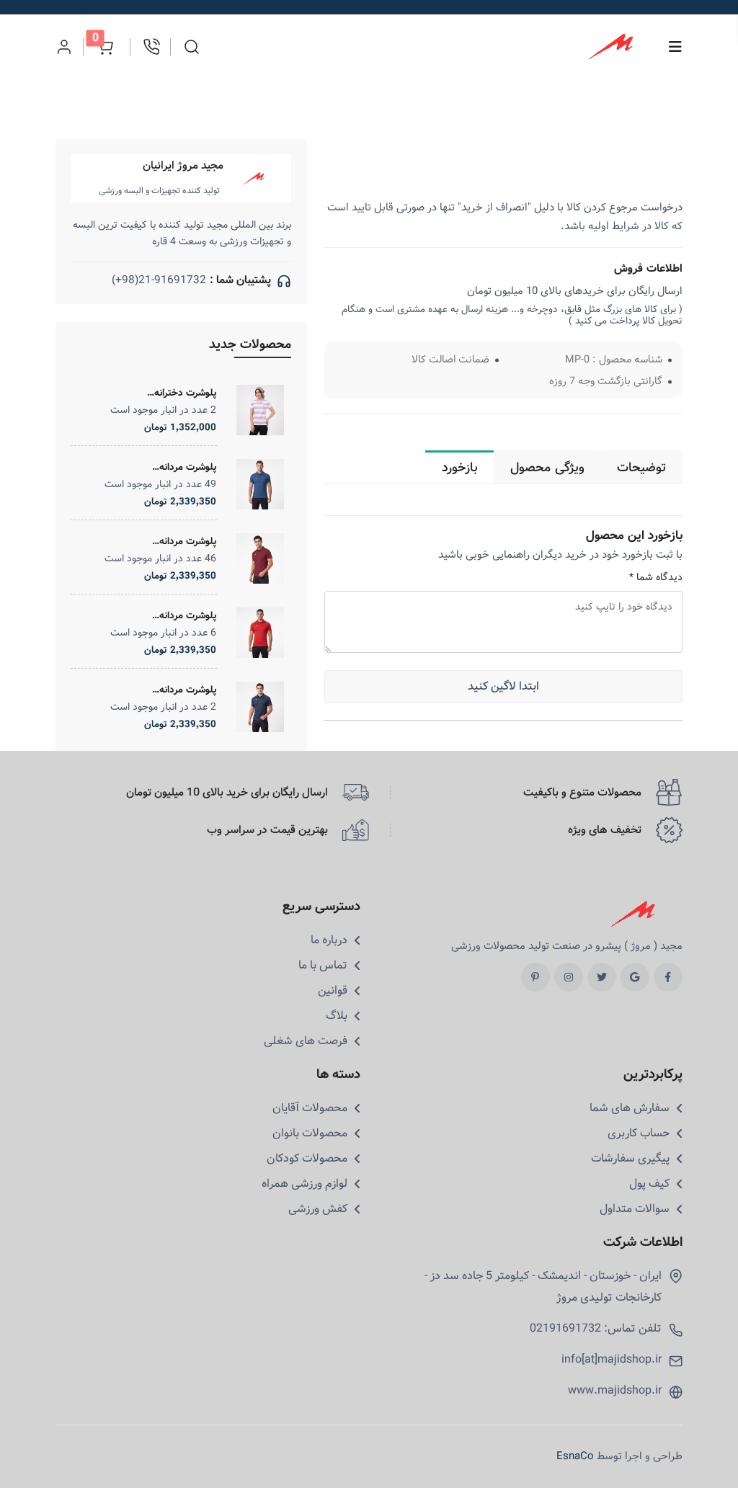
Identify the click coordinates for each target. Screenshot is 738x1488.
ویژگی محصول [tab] (547, 468)
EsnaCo (575, 1456)
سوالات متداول (635, 1209)
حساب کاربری (639, 1133)
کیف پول (649, 1184)
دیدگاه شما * (656, 577)
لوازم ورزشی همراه (304, 1184)
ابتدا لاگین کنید (503, 686)
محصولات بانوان (309, 1133)
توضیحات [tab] (641, 468)
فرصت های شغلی (305, 1041)
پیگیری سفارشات (630, 1158)
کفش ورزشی (317, 1209)
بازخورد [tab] (460, 468)
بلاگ (336, 1016)
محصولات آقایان (309, 1108)
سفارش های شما (630, 1108)
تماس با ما (322, 965)
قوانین (332, 990)
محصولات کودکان (307, 1158)
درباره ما (329, 940)
